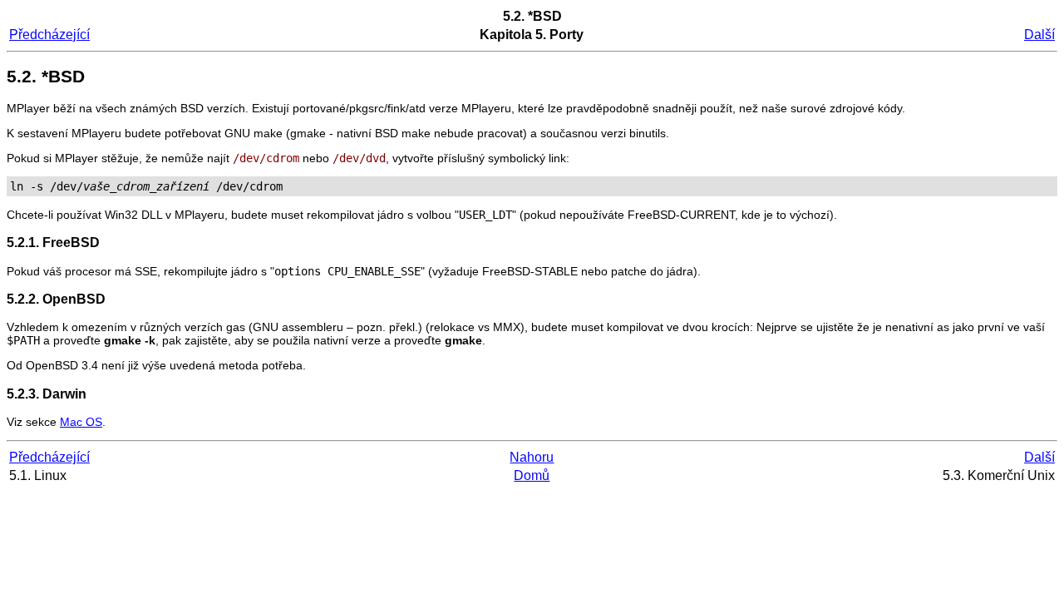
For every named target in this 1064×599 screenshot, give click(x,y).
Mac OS (81, 421)
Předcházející (49, 34)
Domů (531, 475)
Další (1039, 34)
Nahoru (532, 457)
